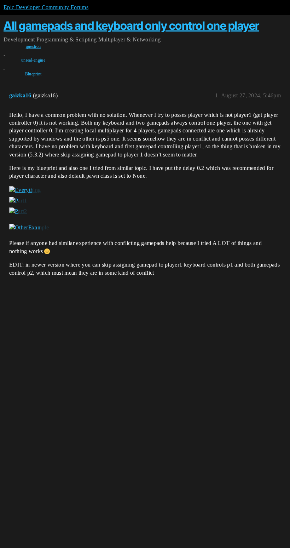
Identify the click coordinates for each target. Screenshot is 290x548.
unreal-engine (33, 60)
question (33, 46)
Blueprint (33, 74)
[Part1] (18, 200)
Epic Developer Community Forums (46, 7)
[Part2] (18, 211)
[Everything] (25, 190)
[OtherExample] (29, 227)
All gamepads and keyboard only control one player (131, 26)
